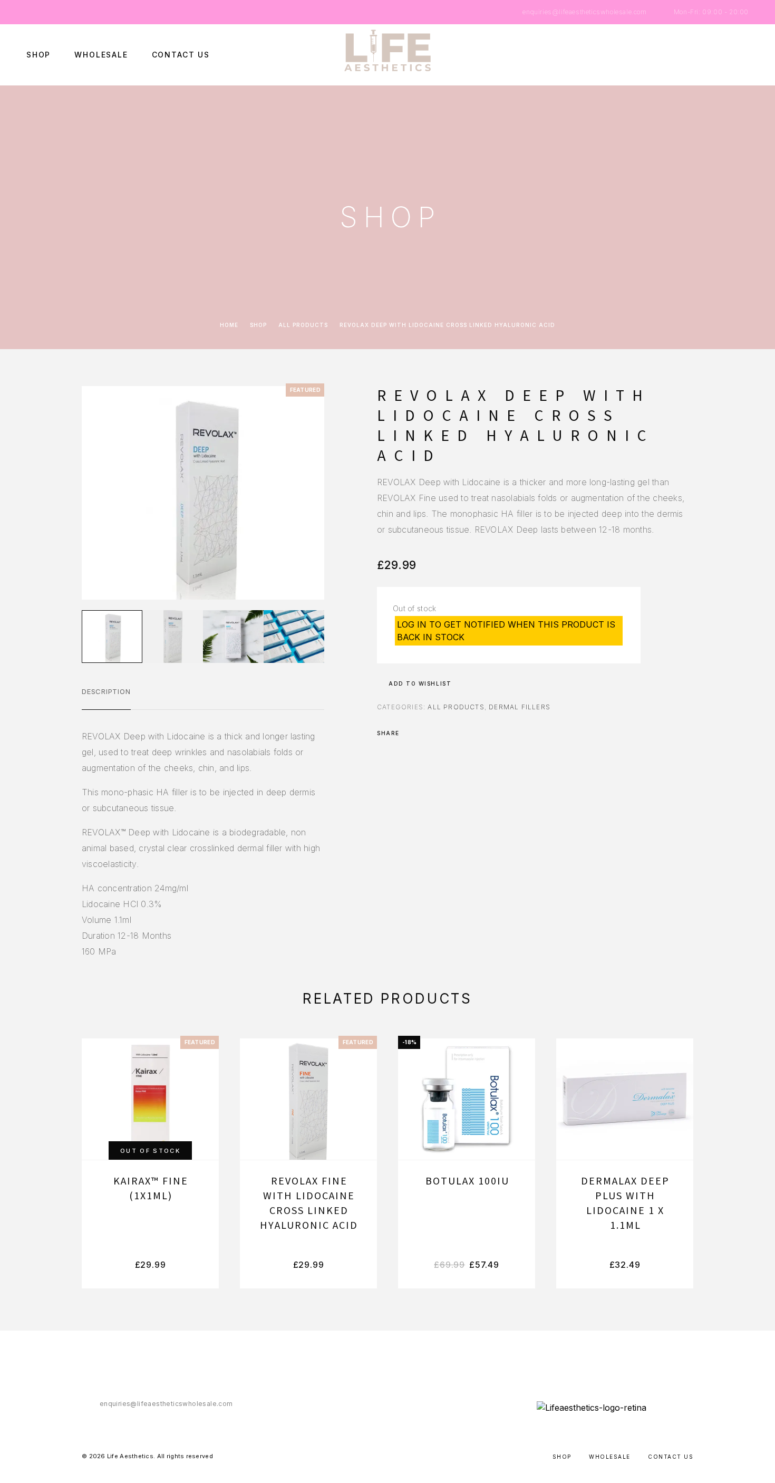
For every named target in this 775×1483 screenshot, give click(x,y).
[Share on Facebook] (411, 733)
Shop (38, 55)
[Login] (697, 55)
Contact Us (181, 55)
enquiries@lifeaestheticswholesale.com (584, 12)
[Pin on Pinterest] (438, 733)
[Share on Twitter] (424, 733)
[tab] (106, 698)
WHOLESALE (101, 55)
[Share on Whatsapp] (452, 733)
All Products (303, 325)
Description (106, 691)
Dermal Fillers (519, 707)
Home (229, 325)
